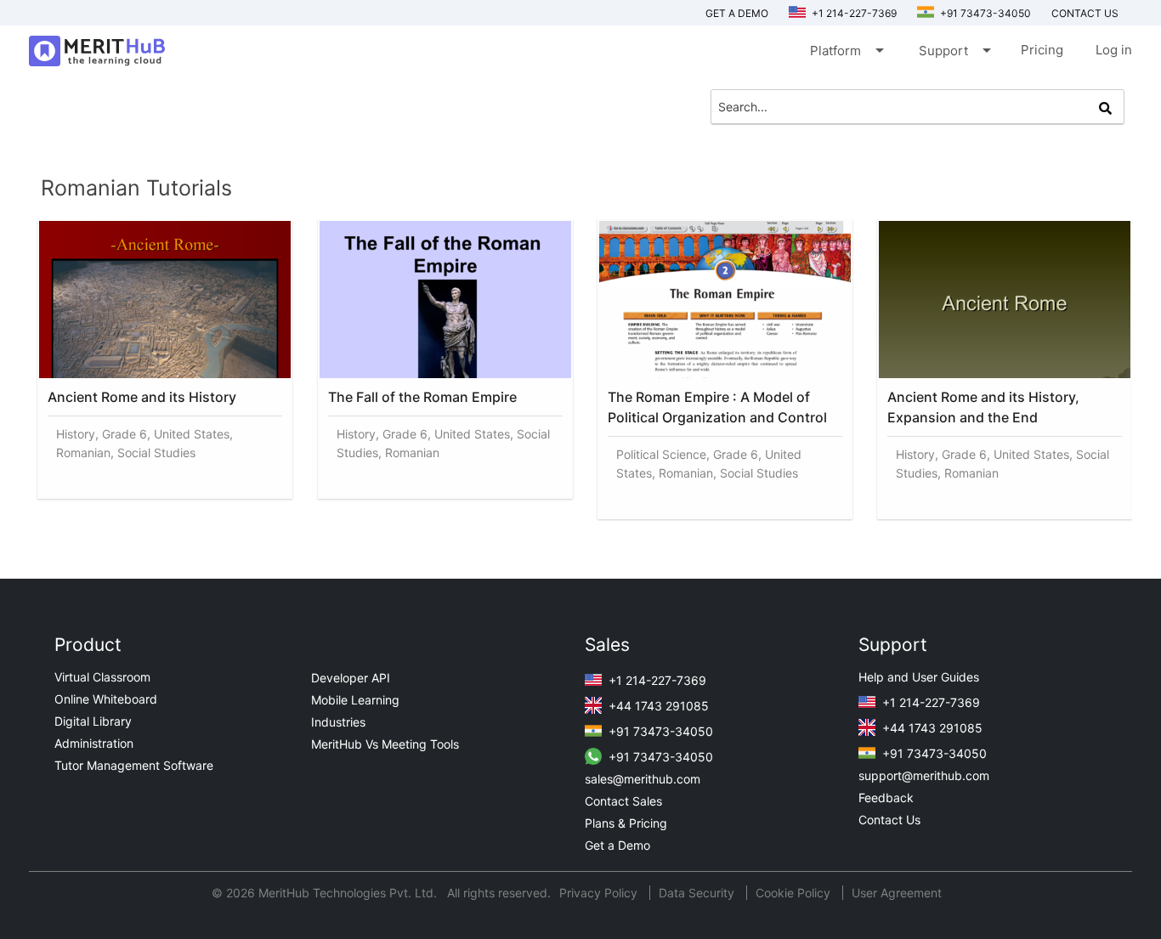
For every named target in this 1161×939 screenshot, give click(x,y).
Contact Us (889, 819)
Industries (338, 722)
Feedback (886, 797)
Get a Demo (736, 13)
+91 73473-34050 (984, 13)
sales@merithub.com (642, 779)
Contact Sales (623, 801)
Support (953, 50)
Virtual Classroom (102, 677)
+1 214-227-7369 (853, 13)
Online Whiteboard (105, 699)
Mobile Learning (355, 700)
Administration (93, 743)
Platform (845, 50)
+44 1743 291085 (657, 706)
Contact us (1085, 13)
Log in (1114, 50)
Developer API (350, 677)
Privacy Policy (600, 892)
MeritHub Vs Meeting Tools (385, 744)
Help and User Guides (918, 677)
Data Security (698, 892)
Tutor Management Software (133, 765)
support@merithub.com (923, 775)
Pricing (1042, 50)
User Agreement (897, 892)
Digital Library (93, 721)
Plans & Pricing (626, 823)
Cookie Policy (793, 892)
